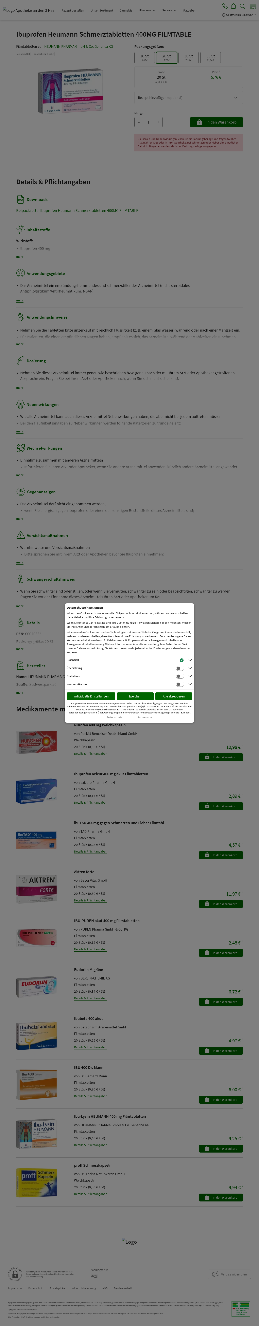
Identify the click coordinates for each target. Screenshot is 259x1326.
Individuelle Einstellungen (91, 696)
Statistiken (73, 676)
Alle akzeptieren (174, 696)
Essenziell (73, 660)
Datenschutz (114, 717)
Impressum (145, 717)
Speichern (135, 696)
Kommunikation (77, 684)
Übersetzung (74, 668)
